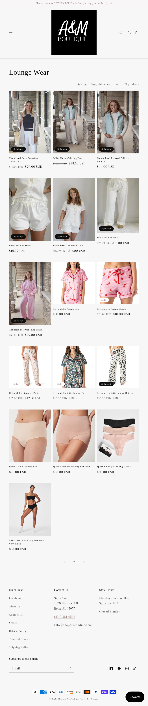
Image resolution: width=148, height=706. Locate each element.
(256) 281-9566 (64, 616)
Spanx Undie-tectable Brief (23, 466)
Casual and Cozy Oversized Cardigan (24, 160)
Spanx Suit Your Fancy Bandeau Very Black (26, 542)
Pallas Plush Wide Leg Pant (67, 158)
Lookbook (15, 598)
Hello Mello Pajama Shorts (111, 309)
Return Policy (18, 631)
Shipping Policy (19, 647)
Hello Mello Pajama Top (66, 309)
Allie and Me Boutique (68, 698)
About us (14, 607)
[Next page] (84, 562)
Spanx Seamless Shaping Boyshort (71, 466)
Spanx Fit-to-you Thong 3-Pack (114, 466)
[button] (11, 33)
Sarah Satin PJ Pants (108, 237)
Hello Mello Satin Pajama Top (69, 393)
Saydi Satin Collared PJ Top (68, 245)
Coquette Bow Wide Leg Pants (25, 329)
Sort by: (82, 84)
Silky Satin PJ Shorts (20, 245)
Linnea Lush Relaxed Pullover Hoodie (113, 160)
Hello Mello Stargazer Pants (24, 393)
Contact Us (16, 615)
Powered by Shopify (89, 698)
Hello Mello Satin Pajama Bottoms (115, 393)
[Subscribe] (70, 668)
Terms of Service (19, 639)
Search (13, 623)
